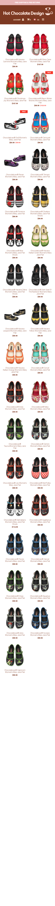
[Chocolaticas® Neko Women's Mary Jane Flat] (40, 392)
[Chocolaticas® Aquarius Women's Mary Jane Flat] (40, 581)
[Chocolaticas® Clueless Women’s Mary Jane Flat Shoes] (40, 197)
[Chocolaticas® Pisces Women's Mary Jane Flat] (15, 544)
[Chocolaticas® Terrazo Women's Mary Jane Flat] (40, 160)
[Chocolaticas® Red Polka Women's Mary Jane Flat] (40, 468)
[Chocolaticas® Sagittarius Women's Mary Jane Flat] (40, 505)
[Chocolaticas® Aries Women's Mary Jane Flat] (15, 392)
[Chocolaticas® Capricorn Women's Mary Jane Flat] (15, 655)
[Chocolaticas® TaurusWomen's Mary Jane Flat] (15, 429)
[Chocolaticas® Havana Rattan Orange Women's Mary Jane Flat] (15, 353)
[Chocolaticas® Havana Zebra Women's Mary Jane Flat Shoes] (15, 275)
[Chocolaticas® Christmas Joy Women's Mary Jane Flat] (15, 84)
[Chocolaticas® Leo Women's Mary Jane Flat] (15, 468)
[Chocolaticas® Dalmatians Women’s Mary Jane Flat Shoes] (15, 505)
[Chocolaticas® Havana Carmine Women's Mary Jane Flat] (15, 45)
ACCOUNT (17, 20)
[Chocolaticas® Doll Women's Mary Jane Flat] (15, 123)
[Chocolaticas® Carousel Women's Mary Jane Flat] (40, 123)
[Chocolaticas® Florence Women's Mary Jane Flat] (15, 197)
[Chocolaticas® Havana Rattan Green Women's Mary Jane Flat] (40, 236)
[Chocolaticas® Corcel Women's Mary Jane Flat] (40, 353)
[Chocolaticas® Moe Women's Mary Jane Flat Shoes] (15, 236)
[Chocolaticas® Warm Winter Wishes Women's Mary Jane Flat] (40, 84)
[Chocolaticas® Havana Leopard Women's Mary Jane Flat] (15, 314)
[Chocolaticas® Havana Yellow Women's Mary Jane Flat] (40, 314)
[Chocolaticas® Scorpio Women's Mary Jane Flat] (40, 618)
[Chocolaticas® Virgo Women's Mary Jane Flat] (15, 581)
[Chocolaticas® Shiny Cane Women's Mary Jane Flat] (40, 45)
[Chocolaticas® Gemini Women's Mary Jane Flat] (40, 429)
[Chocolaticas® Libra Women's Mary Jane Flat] (15, 618)
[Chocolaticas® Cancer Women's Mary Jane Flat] (40, 544)
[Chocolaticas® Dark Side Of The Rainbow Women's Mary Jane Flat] (40, 275)
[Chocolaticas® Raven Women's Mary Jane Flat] (15, 160)
